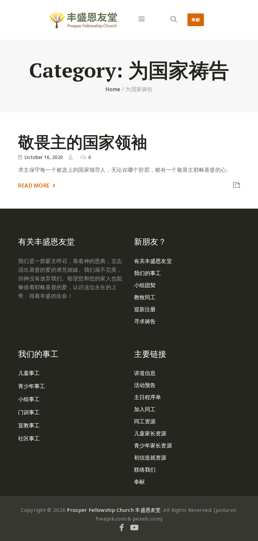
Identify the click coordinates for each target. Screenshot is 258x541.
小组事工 (29, 399)
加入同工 (145, 409)
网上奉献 (29, 316)
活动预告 (145, 385)
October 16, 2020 (44, 157)
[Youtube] (134, 527)
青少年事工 (31, 386)
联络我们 (145, 469)
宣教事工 (29, 425)
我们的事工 (147, 273)
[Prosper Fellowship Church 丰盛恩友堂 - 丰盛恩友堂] (83, 20)
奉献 (195, 19)
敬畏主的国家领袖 (82, 142)
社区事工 (29, 438)
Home (113, 89)
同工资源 (145, 421)
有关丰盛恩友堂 (153, 261)
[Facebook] (122, 527)
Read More (34, 185)
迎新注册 (145, 309)
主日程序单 (147, 397)
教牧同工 (145, 297)
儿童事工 (29, 373)
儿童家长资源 (150, 433)
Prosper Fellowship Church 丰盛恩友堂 (114, 509)
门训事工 (29, 412)
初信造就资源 (150, 457)
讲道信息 (145, 373)
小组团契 (145, 285)
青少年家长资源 (153, 445)
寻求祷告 (145, 321)
